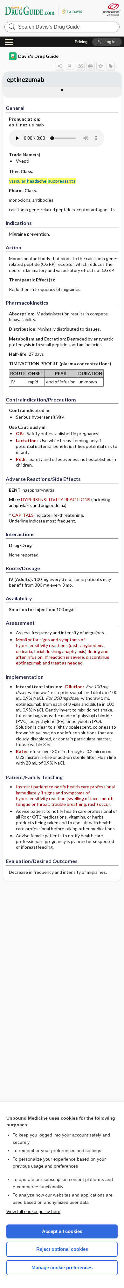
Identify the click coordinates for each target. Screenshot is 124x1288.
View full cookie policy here (33, 1211)
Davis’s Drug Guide (43, 11)
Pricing (81, 42)
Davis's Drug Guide (38, 56)
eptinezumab (25, 79)
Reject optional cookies (62, 1249)
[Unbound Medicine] (110, 9)
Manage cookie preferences (62, 1267)
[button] (107, 42)
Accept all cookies (62, 1231)
